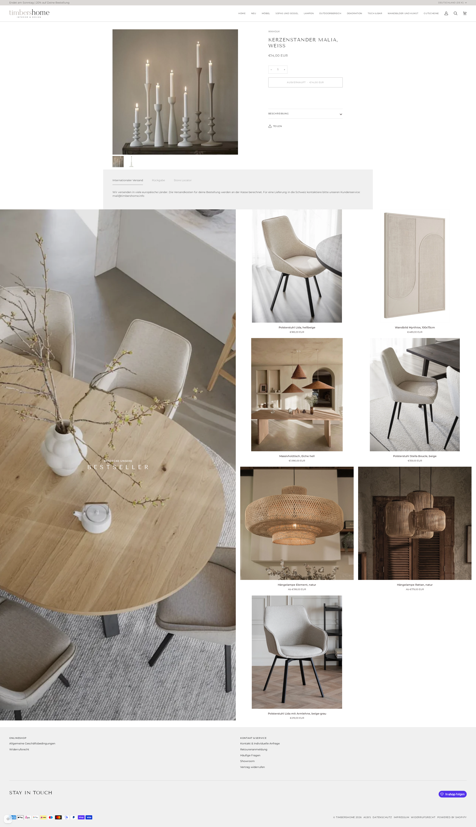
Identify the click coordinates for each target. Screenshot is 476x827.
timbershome (345, 817)
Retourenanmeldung (253, 749)
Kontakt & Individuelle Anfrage (260, 743)
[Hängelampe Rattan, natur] (415, 523)
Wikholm (274, 31)
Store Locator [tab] (183, 180)
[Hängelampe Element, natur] (297, 523)
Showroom (247, 761)
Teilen (277, 126)
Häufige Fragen (250, 755)
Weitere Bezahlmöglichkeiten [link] (287, 104)
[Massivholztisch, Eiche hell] (297, 394)
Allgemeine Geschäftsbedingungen (32, 743)
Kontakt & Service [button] (253, 738)
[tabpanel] (238, 194)
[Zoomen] (175, 92)
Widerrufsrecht (19, 749)
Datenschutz (382, 817)
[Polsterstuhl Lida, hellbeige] (297, 266)
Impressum (401, 817)
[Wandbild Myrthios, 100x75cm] (415, 266)
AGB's (367, 817)
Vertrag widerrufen (252, 767)
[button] (266, 13)
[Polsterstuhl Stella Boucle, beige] (415, 394)
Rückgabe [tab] (158, 180)
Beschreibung (278, 113)
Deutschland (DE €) (451, 2)
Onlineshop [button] (17, 738)
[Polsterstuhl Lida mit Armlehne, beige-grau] (297, 652)
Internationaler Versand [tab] (127, 180)
